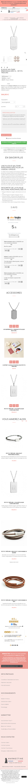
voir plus (18, 636)
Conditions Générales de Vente (10, 680)
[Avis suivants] (26, 636)
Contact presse (5, 745)
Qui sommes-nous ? (6, 720)
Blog (26, 8)
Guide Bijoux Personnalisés (8, 729)
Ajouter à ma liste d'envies (14, 138)
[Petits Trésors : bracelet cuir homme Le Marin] (14, 533)
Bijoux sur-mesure (6, 726)
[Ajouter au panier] (17, 326)
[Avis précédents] (2, 636)
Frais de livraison (5, 685)
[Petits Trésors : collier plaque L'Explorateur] (14, 484)
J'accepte (24, 776)
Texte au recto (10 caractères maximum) (14, 119)
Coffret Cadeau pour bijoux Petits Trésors (14, 365)
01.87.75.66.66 (4, 9)
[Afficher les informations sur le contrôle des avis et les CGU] (22, 626)
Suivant (26, 59)
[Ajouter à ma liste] (14, 326)
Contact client (5, 742)
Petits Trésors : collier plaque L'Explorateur (14, 409)
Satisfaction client (6, 701)
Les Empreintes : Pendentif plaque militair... (14, 330)
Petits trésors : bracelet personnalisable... (14, 454)
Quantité (3, 106)
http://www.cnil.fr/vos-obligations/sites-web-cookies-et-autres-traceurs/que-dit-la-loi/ (11, 781)
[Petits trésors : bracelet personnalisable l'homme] (14, 439)
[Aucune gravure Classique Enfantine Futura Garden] (8, 102)
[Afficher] (10, 326)
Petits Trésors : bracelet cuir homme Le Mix (14, 601)
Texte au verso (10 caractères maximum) (14, 124)
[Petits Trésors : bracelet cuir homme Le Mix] (14, 581)
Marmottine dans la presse (8, 723)
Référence (5, 76)
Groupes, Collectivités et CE (8, 751)
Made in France (5, 699)
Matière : (4, 78)
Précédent (1, 59)
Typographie (4, 99)
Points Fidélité (5, 704)
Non (7, 250)
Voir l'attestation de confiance (14, 219)
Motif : (3, 80)
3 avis (14, 207)
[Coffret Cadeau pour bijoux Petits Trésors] (14, 347)
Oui (20, 248)
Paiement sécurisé (6, 682)
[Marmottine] (14, 11)
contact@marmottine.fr (14, 9)
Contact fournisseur (6, 748)
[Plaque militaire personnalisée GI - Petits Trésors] (4, 59)
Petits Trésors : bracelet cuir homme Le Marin (14, 552)
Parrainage (4, 707)
